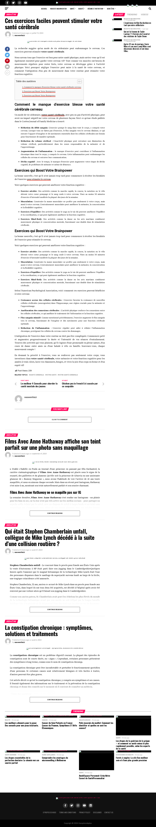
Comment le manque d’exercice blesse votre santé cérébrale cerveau (52, 87)
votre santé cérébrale (52, 114)
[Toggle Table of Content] (78, 82)
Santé (72, 8)
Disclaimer (97, 812)
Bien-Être (110, 8)
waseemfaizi (20, 35)
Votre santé (51, 375)
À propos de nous (49, 812)
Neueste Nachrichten (58, 8)
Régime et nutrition (95, 8)
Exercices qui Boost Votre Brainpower (39, 91)
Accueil (44, 8)
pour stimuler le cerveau (39, 179)
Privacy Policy (84, 812)
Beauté (81, 8)
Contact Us (108, 812)
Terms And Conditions (67, 812)
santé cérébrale (37, 375)
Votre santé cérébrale (68, 375)
